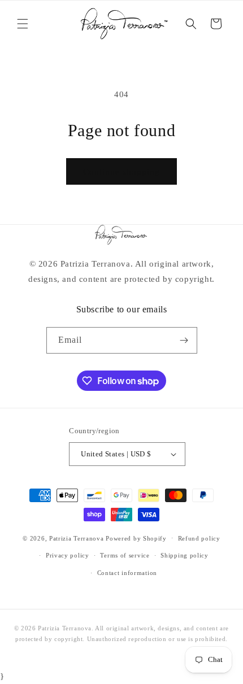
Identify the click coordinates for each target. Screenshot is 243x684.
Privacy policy (67, 555)
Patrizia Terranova (76, 537)
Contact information (127, 572)
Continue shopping (121, 171)
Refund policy (199, 538)
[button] (22, 23)
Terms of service (124, 555)
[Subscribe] (184, 340)
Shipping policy (184, 555)
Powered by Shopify (136, 537)
